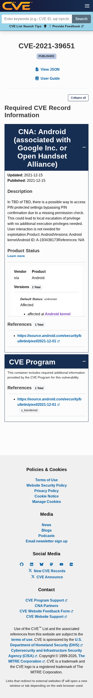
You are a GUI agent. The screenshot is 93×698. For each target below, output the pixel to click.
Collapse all (78, 97)
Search (81, 19)
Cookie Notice (47, 496)
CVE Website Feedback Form (45, 611)
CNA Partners (46, 606)
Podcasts (46, 536)
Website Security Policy (46, 485)
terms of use (22, 640)
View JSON (50, 69)
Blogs (47, 530)
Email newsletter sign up (46, 541)
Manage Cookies (46, 502)
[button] (87, 5)
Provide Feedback (66, 26)
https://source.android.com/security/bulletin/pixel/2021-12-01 (49, 338)
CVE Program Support (45, 600)
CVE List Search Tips (25, 26)
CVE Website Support (45, 617)
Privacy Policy (46, 491)
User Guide (50, 78)
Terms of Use (46, 480)
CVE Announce (49, 577)
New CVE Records (49, 571)
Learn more (16, 256)
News (46, 525)
